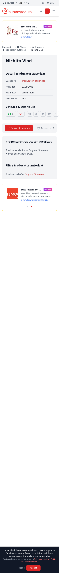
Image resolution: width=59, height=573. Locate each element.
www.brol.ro (28, 37)
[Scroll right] (52, 128)
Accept (33, 567)
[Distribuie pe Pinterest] (49, 114)
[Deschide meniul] (54, 11)
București (6, 47)
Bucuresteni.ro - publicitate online (31, 189)
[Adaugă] (47, 11)
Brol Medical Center (28, 26)
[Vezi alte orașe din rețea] (13, 47)
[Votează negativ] (21, 114)
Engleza (29, 174)
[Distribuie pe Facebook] (29, 114)
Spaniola (39, 174)
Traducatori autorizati (33, 80)
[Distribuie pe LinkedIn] (43, 114)
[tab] (27, 206)
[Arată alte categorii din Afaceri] (28, 47)
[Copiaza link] (56, 114)
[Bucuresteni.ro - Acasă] (17, 11)
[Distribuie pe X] (36, 114)
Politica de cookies (41, 559)
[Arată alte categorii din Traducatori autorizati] (27, 50)
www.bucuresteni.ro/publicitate (35, 200)
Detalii (21, 567)
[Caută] (41, 11)
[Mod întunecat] (43, 3)
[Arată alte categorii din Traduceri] (45, 47)
